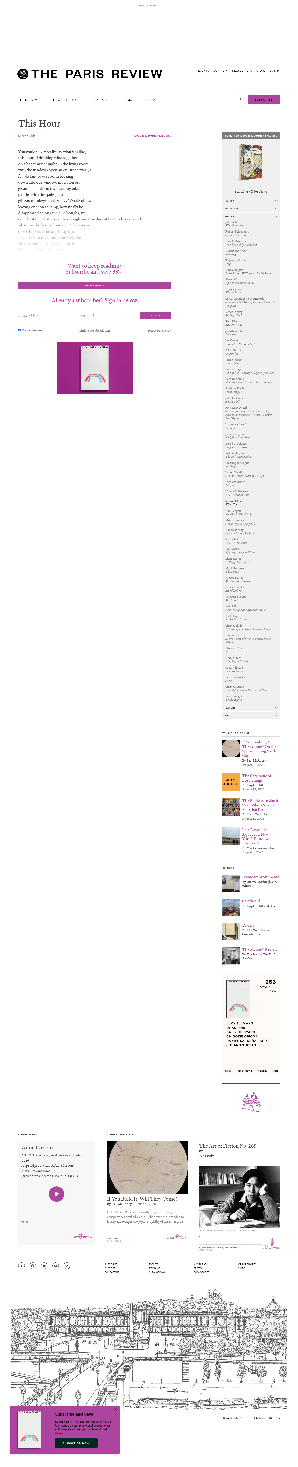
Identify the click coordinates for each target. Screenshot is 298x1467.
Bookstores (201, 1272)
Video (241, 1268)
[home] (89, 75)
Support (110, 1268)
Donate (219, 70)
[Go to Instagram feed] (21, 1266)
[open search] (240, 99)
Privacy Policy (232, 1418)
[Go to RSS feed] (67, 1266)
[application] (56, 1214)
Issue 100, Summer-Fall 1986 (152, 135)
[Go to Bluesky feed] (55, 1266)
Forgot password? (159, 330)
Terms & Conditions (266, 1418)
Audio (127, 99)
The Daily (26, 99)
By (201, 1150)
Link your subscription (94, 330)
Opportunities (247, 1264)
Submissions (157, 1272)
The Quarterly (64, 99)
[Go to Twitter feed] (44, 1266)
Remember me (32, 330)
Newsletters (242, 70)
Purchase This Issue (251, 191)
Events (203, 70)
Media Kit (154, 1268)
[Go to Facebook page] (33, 1266)
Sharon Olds (26, 135)
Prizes (198, 1268)
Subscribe (264, 99)
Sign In (275, 70)
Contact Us (112, 1272)
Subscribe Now (76, 1443)
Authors (101, 99)
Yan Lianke (206, 1155)
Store (261, 70)
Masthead (200, 1264)
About (152, 99)
